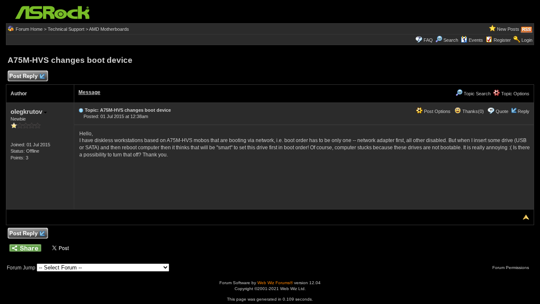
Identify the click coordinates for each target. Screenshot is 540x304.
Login (526, 40)
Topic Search (476, 93)
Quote (502, 111)
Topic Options (514, 93)
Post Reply (23, 76)
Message (89, 92)
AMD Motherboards (109, 29)
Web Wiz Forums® (275, 282)
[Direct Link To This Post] (81, 110)
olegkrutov (27, 111)
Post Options (437, 111)
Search (450, 40)
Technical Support (66, 29)
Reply (523, 111)
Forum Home (29, 29)
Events (476, 40)
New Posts (508, 29)
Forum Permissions (511, 267)
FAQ (428, 40)
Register (502, 40)
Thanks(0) (472, 111)
